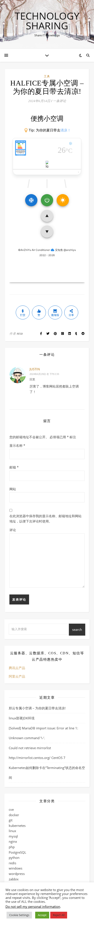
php (12, 847)
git (10, 820)
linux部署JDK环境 (22, 718)
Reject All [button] (58, 915)
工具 (47, 76)
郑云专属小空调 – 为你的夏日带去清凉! (37, 708)
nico (20, 333)
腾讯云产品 (17, 668)
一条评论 (59, 101)
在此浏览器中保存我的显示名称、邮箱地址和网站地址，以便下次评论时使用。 (45, 519)
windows (15, 868)
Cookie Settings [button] (19, 915)
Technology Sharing (47, 20)
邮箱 (14, 467)
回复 (32, 379)
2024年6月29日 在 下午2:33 (44, 374)
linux (12, 831)
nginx (13, 841)
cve (11, 809)
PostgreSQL (17, 852)
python (14, 857)
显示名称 (17, 445)
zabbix (14, 879)
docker (14, 815)
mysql (13, 836)
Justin (35, 369)
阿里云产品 (17, 676)
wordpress (17, 873)
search (77, 629)
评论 (12, 530)
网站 (12, 489)
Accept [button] (42, 915)
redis (12, 863)
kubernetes (17, 825)
